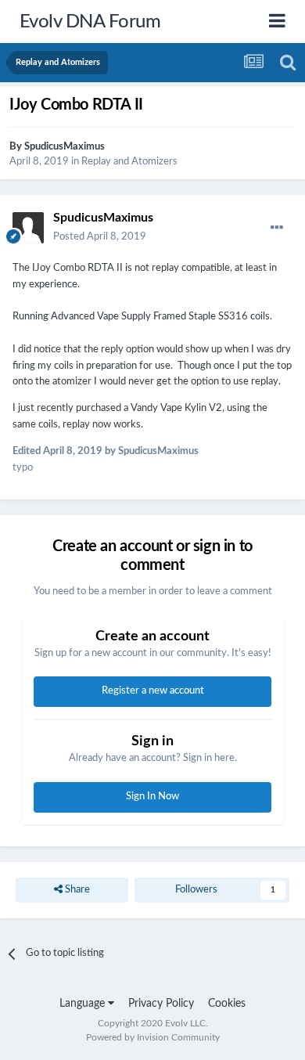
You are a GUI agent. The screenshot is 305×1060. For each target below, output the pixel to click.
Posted (99, 237)
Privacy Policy (161, 1003)
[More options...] (276, 227)
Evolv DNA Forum (90, 22)
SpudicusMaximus (64, 147)
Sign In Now (152, 796)
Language (83, 1003)
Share (76, 890)
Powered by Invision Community (153, 1037)
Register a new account (153, 691)
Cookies (227, 1003)
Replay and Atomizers (129, 162)
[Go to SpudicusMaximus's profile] (28, 227)
